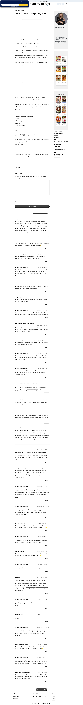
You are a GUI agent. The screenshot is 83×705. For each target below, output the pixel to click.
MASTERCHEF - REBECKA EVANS (60, 142)
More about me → (61, 46)
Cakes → (65, 127)
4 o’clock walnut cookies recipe (27, 329)
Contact (54, 696)
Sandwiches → (64, 86)
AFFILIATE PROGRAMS (58, 133)
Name (16, 196)
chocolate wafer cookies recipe (33, 342)
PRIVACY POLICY (57, 146)
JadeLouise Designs (25, 678)
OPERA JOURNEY (57, 144)
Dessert (19, 10)
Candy (22, 10)
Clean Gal (37, 258)
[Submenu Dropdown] (34, 4)
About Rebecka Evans (39, 4)
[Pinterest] (63, 4)
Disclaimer (15, 698)
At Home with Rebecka (45, 703)
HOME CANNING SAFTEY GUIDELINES (61, 141)
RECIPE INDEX (31, 4)
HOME (55, 139)
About (53, 698)
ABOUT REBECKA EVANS (59, 131)
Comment (17, 178)
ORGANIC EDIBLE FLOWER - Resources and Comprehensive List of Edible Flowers (61, 156)
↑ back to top (41, 689)
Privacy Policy (16, 696)
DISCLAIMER (56, 137)
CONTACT (56, 135)
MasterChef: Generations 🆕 (48, 4)
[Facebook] (58, 4)
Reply (46, 235)
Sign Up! (35, 696)
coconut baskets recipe (32, 389)
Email (16, 201)
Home (16, 10)
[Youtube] (60, 4)
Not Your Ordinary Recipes (29, 258)
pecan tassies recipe (34, 455)
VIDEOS (55, 152)
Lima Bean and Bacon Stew (41, 154)
